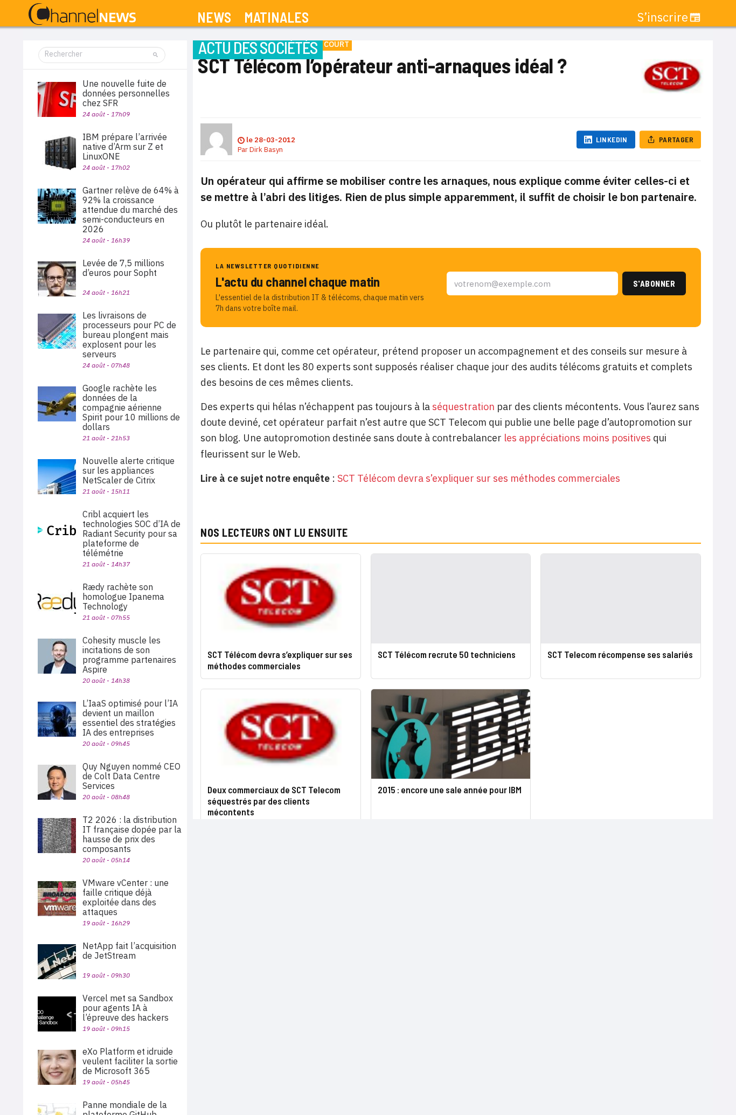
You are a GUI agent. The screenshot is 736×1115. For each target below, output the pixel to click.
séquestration (463, 406)
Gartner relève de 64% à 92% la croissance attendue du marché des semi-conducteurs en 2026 (130, 209)
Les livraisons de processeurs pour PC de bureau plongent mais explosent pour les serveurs (129, 334)
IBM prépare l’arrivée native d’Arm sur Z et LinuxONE (124, 146)
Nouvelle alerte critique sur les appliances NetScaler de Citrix (128, 470)
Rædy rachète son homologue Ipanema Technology (123, 596)
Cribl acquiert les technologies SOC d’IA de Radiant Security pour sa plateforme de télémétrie (131, 533)
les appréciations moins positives (577, 438)
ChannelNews (82, 14)
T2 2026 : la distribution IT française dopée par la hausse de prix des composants (132, 834)
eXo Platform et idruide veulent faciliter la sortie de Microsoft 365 (130, 1061)
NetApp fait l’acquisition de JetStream (129, 950)
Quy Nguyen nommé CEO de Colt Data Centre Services (131, 776)
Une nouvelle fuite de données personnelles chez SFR (126, 93)
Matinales (276, 17)
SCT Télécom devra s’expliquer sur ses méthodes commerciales (478, 478)
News (214, 17)
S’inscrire (662, 17)
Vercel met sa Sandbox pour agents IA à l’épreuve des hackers (127, 1008)
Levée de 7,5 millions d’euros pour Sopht (123, 268)
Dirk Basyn (266, 149)
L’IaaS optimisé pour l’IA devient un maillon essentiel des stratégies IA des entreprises (130, 718)
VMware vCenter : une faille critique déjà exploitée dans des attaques (125, 897)
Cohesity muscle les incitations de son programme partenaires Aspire (129, 655)
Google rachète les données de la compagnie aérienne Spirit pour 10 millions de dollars (131, 407)
